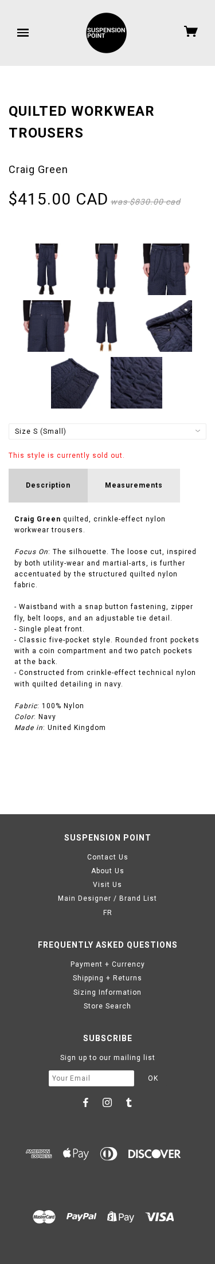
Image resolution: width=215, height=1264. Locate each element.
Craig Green (38, 169)
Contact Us (107, 857)
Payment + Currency (108, 964)
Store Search (107, 1006)
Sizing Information (107, 992)
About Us (107, 871)
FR (107, 913)
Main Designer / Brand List (107, 898)
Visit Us (107, 885)
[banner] (106, 32)
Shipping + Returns (107, 978)
